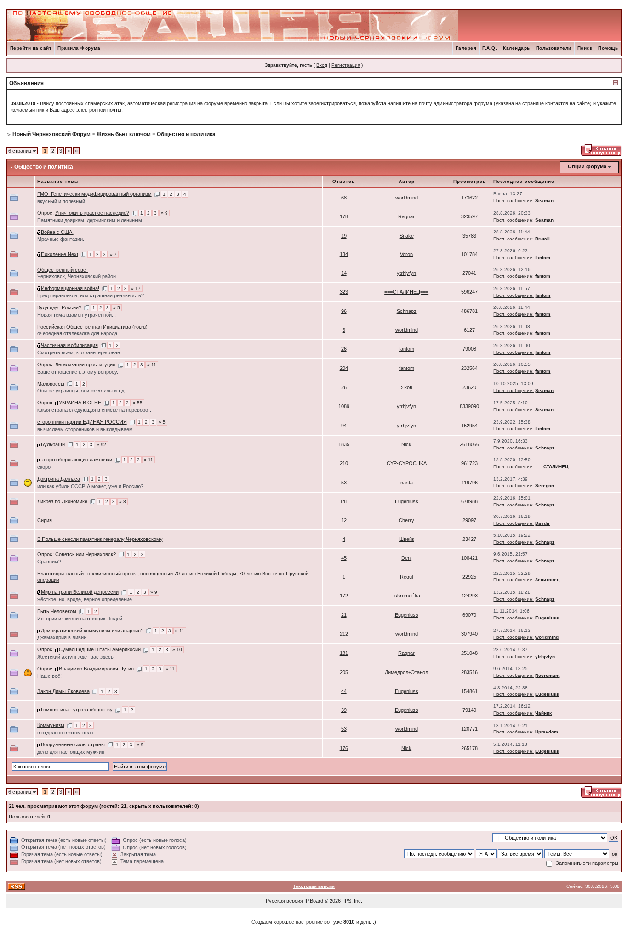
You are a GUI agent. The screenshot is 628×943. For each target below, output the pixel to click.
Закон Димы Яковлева (63, 691)
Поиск (585, 48)
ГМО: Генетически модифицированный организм (94, 194)
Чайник (543, 713)
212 (344, 633)
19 (344, 236)
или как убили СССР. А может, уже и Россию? (90, 486)
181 (344, 653)
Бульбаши (53, 444)
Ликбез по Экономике (62, 501)
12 (344, 520)
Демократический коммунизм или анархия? (92, 630)
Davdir (542, 523)
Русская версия (284, 900)
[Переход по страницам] (157, 194)
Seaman (544, 200)
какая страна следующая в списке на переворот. (94, 410)
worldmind (406, 197)
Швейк (406, 539)
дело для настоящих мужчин (70, 752)
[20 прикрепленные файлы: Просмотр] (39, 444)
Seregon (544, 485)
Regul (406, 576)
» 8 (122, 501)
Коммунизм (50, 725)
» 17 (136, 288)
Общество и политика (186, 134)
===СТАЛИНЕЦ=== (406, 292)
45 (344, 558)
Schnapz (407, 311)
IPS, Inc (352, 900)
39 (344, 710)
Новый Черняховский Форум (51, 134)
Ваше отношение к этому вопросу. (77, 372)
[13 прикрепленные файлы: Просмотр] (57, 402)
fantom (542, 257)
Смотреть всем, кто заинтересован (78, 352)
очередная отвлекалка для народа (77, 333)
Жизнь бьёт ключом (124, 134)
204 (344, 368)
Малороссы (50, 383)
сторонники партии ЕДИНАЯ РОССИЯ (82, 422)
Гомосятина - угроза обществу (77, 709)
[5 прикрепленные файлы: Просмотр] (39, 459)
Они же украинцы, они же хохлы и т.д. (81, 390)
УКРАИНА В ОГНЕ (80, 402)
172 (344, 595)
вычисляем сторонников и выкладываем (85, 429)
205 (344, 672)
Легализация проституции (85, 364)
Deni (406, 558)
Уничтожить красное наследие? (92, 213)
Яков (406, 387)
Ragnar (406, 216)
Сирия (44, 520)
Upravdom (546, 731)
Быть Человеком (56, 611)
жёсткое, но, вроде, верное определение (84, 599)
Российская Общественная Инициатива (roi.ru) (92, 326)
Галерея (466, 48)
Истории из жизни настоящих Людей (79, 618)
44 (344, 691)
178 (344, 216)
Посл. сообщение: (513, 200)
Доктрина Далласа (58, 479)
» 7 (113, 254)
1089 (343, 406)
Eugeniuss (406, 501)
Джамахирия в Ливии (61, 637)
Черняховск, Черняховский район (76, 276)
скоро (44, 467)
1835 (343, 444)
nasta (406, 482)
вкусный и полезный (61, 201)
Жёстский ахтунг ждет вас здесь (75, 656)
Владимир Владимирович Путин (96, 668)
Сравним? (49, 561)
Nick (406, 444)
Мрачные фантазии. (60, 239)
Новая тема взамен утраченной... (76, 315)
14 (344, 273)
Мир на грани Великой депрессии (80, 592)
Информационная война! (70, 288)
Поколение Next (59, 254)
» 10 (177, 649)
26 (344, 349)
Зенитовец (547, 579)
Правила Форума (78, 48)
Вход (321, 65)
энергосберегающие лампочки (76, 459)
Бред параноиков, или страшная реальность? (90, 295)
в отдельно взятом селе (65, 732)
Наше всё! (49, 676)
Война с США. (57, 232)
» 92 (101, 444)
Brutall (542, 238)
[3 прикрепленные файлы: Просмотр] (39, 254)
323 (344, 292)
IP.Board (313, 900)
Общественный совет (62, 270)
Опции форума (587, 166)
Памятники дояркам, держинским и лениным (89, 220)
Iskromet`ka (406, 595)
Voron (406, 254)
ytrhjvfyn (406, 273)
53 (344, 482)
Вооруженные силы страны (73, 744)
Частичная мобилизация (69, 345)
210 (344, 463)
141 (344, 501)
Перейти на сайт (31, 48)
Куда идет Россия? (59, 307)
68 (344, 197)
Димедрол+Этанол (406, 672)
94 (344, 425)
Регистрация (345, 65)
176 (344, 748)
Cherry (406, 520)
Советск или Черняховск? (85, 554)
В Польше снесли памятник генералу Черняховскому (100, 539)
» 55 (138, 402)
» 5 (116, 307)
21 (344, 615)
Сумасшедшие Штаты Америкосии (100, 649)
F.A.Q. (489, 48)
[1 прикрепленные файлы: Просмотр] (39, 232)
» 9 (164, 213)
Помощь (608, 48)
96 (344, 311)
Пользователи (553, 48)
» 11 (151, 364)
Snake (407, 236)
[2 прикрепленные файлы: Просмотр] (57, 649)
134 (344, 254)
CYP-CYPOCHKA (407, 463)
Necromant (547, 675)
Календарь (516, 48)
